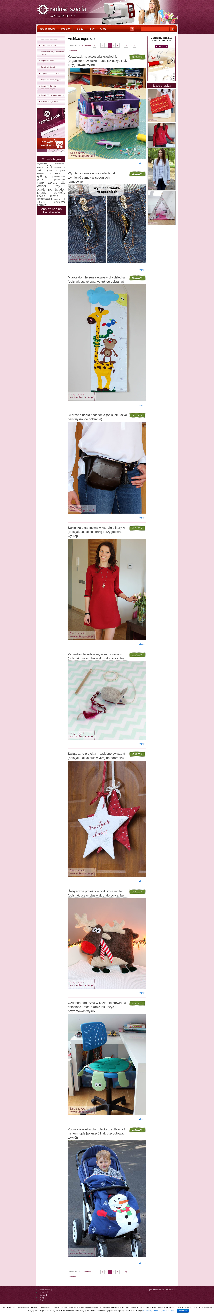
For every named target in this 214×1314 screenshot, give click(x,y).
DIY (49, 166)
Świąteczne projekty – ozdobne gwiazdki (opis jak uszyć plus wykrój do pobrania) (96, 755)
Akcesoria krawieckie (49, 39)
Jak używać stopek (48, 45)
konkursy (40, 174)
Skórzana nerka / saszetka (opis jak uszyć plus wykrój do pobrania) (97, 416)
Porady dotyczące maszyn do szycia (52, 52)
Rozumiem (182, 1311)
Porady (79, 28)
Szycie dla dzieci (48, 67)
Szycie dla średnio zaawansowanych (48, 87)
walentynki (41, 202)
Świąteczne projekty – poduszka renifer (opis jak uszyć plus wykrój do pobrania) (96, 893)
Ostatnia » (73, 50)
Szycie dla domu (47, 60)
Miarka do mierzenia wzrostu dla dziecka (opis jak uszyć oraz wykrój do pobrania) (96, 279)
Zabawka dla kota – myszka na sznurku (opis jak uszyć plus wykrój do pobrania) (96, 656)
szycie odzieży (51, 192)
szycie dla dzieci (51, 184)
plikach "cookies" (168, 1310)
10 (126, 45)
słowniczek (59, 198)
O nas (103, 28)
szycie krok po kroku (51, 187)
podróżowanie (58, 176)
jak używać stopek (51, 170)
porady (41, 179)
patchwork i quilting (51, 175)
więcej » (142, 163)
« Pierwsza (86, 45)
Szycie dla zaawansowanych (52, 95)
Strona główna (47, 28)
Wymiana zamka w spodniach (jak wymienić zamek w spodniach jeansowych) (92, 177)
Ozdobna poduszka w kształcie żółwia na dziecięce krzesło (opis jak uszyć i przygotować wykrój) (97, 1006)
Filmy (91, 28)
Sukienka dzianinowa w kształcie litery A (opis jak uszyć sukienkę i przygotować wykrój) (96, 531)
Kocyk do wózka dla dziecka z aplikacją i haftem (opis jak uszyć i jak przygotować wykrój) (96, 1133)
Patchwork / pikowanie (50, 101)
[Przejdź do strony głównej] (61, 11)
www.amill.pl (170, 1290)
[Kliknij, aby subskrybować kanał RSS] (132, 29)
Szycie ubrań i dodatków (51, 73)
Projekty (65, 28)
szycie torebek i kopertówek (51, 197)
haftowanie (57, 167)
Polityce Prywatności (151, 1310)
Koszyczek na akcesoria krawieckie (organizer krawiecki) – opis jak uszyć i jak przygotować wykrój (97, 60)
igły (63, 167)
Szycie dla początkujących (51, 80)
